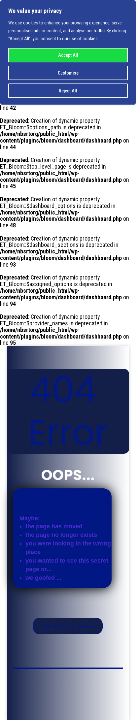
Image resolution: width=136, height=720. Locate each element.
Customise (68, 73)
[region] (68, 52)
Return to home (67, 626)
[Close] (129, 6)
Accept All (68, 55)
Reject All (68, 90)
